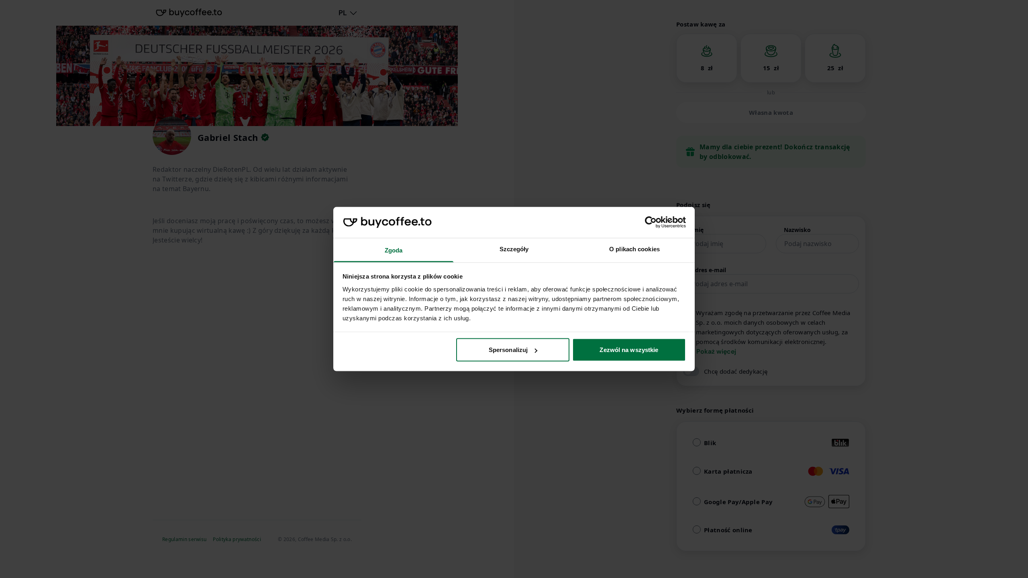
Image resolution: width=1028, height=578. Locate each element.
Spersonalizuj (508, 349)
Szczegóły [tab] (514, 248)
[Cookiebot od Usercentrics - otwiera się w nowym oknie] (651, 222)
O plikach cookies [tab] (634, 248)
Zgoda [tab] (394, 249)
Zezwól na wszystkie (629, 349)
